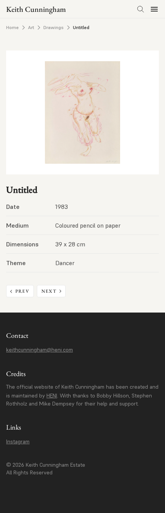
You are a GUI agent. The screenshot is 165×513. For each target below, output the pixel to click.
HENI (51, 395)
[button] (154, 9)
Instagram (18, 441)
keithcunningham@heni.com (39, 349)
